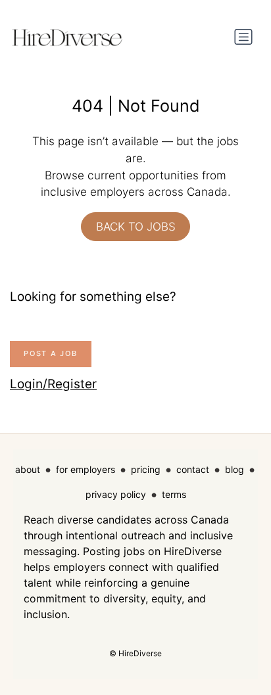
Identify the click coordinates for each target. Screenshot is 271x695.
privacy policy (116, 494)
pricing (145, 469)
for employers (85, 469)
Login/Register (53, 384)
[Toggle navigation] (243, 37)
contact (192, 469)
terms (174, 494)
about (27, 469)
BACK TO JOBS (136, 226)
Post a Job (51, 353)
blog (234, 469)
